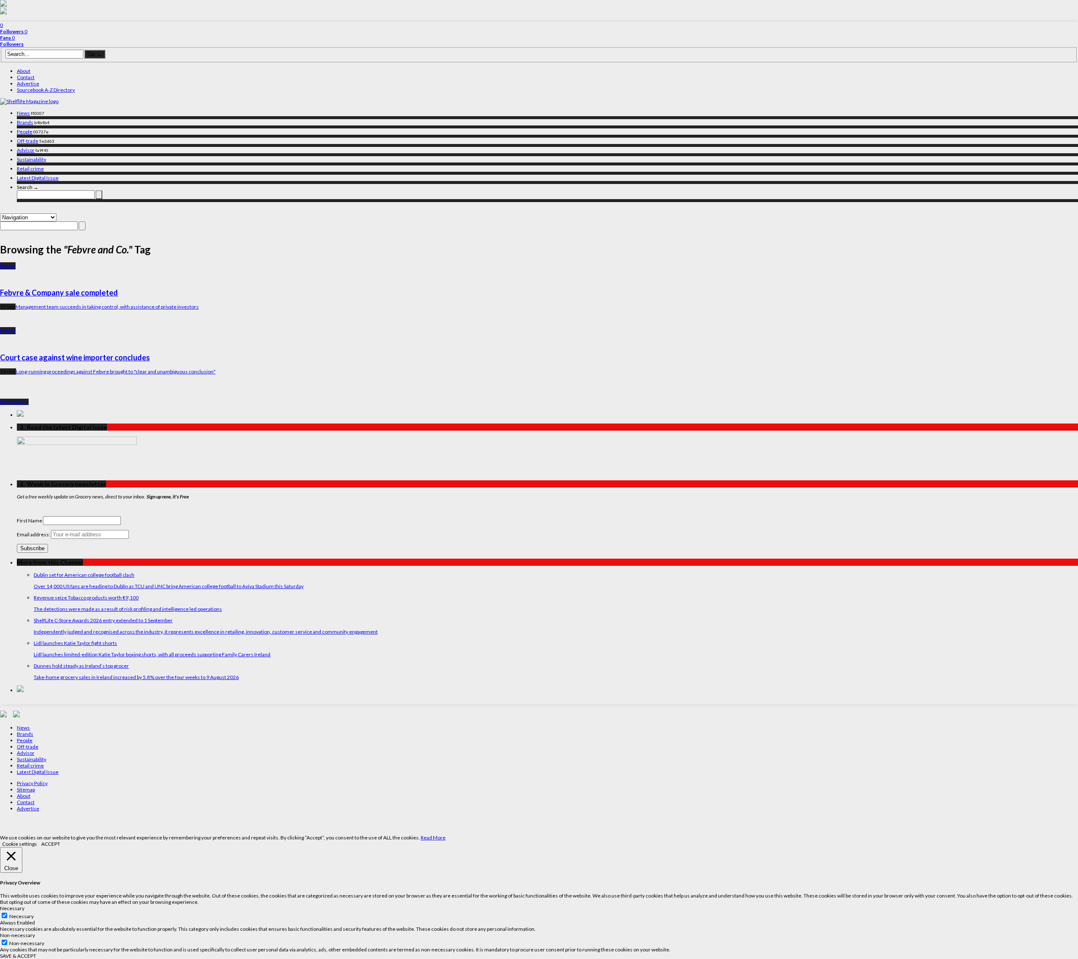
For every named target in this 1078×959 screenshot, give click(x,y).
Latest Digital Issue (38, 178)
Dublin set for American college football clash (84, 575)
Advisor (26, 150)
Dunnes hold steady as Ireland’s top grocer (81, 666)
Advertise (28, 83)
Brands (25, 122)
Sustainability (31, 159)
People (24, 131)
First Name (29, 520)
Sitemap (26, 789)
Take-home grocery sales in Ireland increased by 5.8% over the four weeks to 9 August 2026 (136, 677)
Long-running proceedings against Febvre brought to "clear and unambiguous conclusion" (116, 371)
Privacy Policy (32, 783)
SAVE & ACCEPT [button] (18, 956)
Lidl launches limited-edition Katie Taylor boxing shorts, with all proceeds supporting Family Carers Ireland (152, 654)
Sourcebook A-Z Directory (46, 90)
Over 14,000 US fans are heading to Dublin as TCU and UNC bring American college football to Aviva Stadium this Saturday (169, 586)
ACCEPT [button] (50, 844)
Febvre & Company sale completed (59, 292)
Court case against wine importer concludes (75, 357)
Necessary (21, 916)
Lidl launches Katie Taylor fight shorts (75, 643)
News (23, 113)
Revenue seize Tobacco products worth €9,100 (86, 597)
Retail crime (30, 168)
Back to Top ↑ (14, 402)
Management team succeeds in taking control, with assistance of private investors (107, 307)
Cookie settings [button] (19, 844)
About (23, 71)
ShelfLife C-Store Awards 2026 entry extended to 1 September (103, 620)
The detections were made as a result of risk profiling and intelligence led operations (128, 609)
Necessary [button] (12, 908)
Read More (433, 837)
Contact (26, 77)
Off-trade (27, 141)
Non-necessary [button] (17, 935)
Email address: (34, 534)
